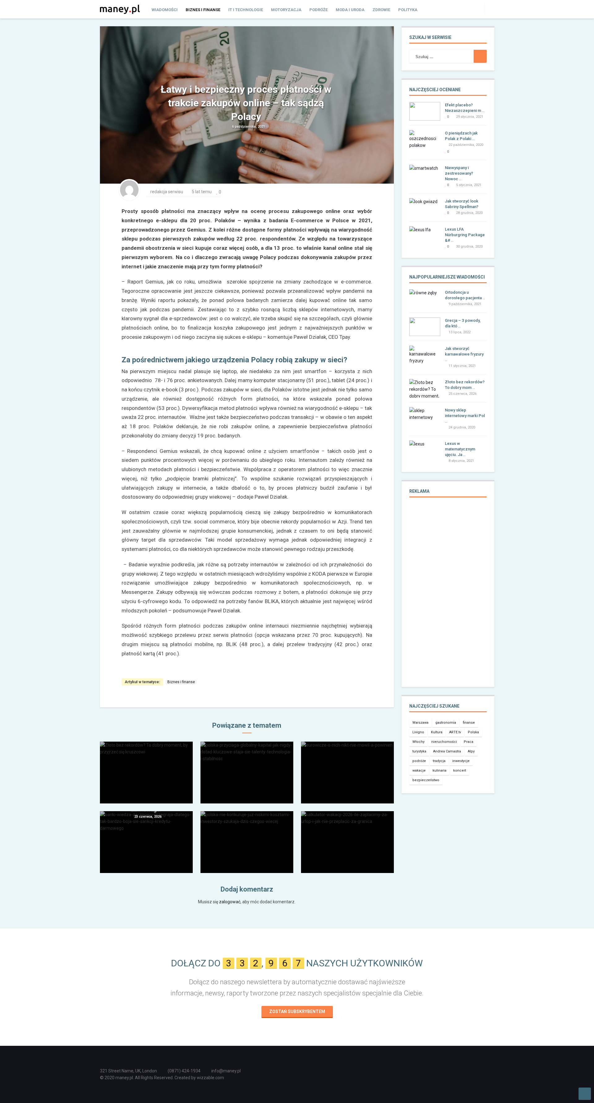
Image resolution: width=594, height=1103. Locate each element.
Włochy (418, 742)
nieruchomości (444, 742)
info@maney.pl (226, 1070)
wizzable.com (210, 1077)
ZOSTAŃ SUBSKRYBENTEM (297, 1011)
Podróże (318, 9)
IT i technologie (245, 9)
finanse (469, 723)
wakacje (419, 771)
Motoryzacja (286, 9)
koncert (459, 771)
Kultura (436, 732)
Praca (468, 742)
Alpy (471, 751)
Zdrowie (381, 9)
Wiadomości (165, 9)
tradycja (439, 761)
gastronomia (445, 723)
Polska (473, 732)
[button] (489, 8)
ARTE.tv (455, 732)
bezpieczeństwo (425, 780)
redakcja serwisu (166, 191)
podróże (419, 761)
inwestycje (461, 761)
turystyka (419, 751)
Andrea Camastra (447, 751)
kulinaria (439, 771)
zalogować (229, 901)
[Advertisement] (448, 596)
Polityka (407, 9)
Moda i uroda (350, 9)
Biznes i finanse (203, 9)
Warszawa (420, 723)
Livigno (418, 732)
